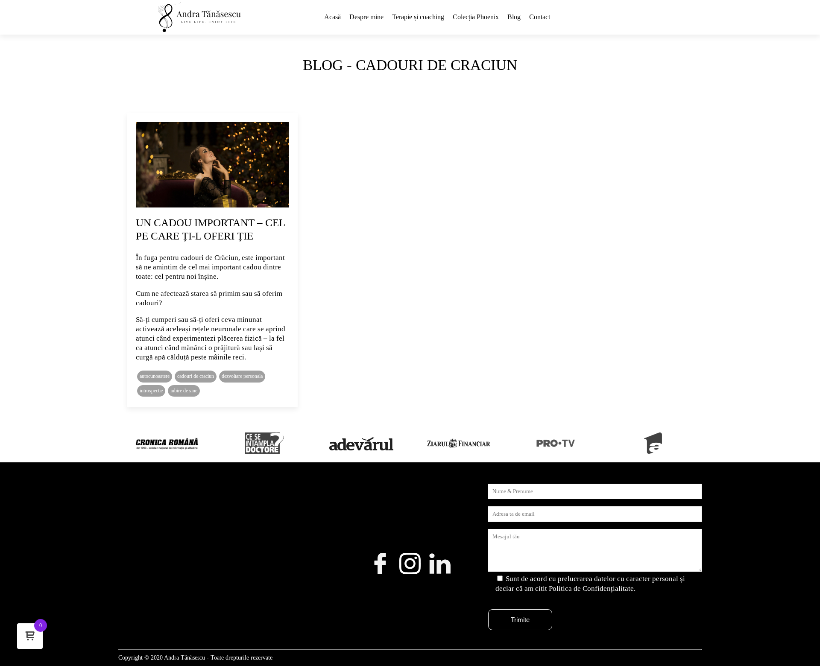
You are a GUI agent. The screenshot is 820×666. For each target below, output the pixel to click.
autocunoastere (155, 376)
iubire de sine (183, 391)
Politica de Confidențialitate (591, 588)
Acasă (332, 16)
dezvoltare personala (242, 376)
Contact (539, 16)
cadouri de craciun (195, 376)
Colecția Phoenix (476, 16)
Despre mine (366, 16)
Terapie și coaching (418, 16)
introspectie (151, 391)
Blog (514, 16)
